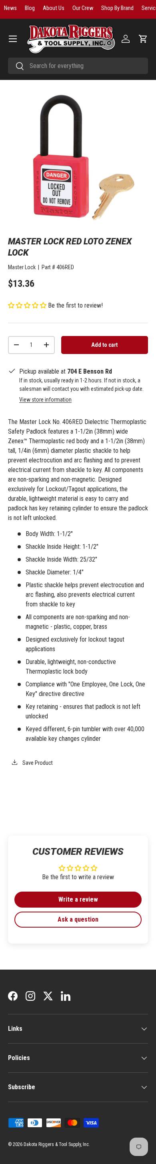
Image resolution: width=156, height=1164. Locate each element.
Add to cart (104, 345)
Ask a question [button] (78, 919)
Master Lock (22, 267)
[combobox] (78, 66)
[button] (143, 39)
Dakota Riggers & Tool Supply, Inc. (57, 1144)
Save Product (37, 763)
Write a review (78, 899)
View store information (45, 399)
